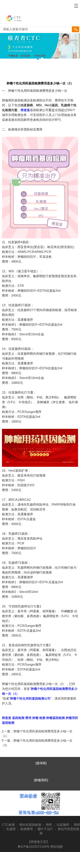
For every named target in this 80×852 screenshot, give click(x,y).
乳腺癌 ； (13, 829)
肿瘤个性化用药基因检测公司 (30, 698)
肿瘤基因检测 (55, 718)
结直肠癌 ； (65, 824)
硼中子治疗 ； (47, 829)
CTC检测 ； (10, 824)
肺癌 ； (51, 824)
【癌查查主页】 (38, 841)
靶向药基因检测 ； (32, 824)
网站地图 (56, 846)
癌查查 (25, 110)
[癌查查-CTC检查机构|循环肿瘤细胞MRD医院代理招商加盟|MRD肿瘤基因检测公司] (17, 23)
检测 (41, 718)
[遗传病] (41, 763)
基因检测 (17, 718)
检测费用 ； (28, 829)
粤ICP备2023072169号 (33, 846)
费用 (27, 718)
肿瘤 (34, 718)
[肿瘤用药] (41, 780)
